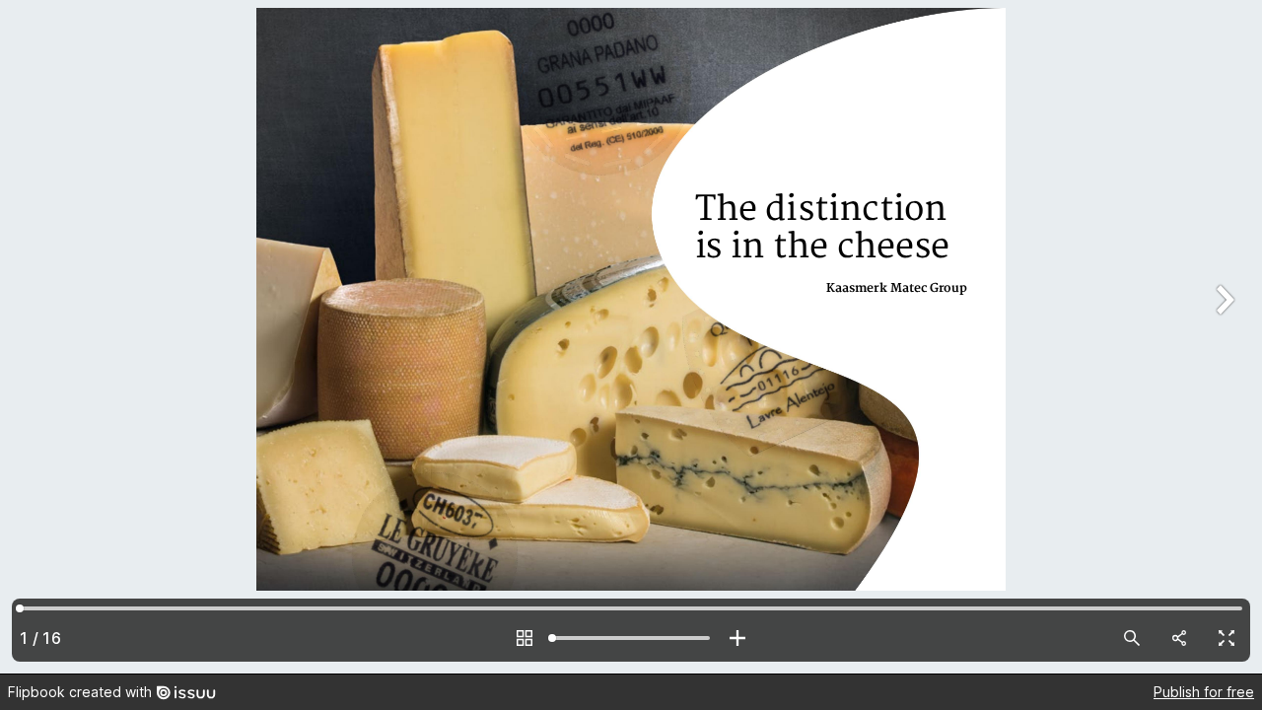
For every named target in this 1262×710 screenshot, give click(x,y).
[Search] (1132, 638)
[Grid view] (524, 638)
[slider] (631, 638)
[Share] (1179, 638)
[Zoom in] (737, 638)
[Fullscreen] (1226, 638)
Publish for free (1204, 691)
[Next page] (1222, 337)
